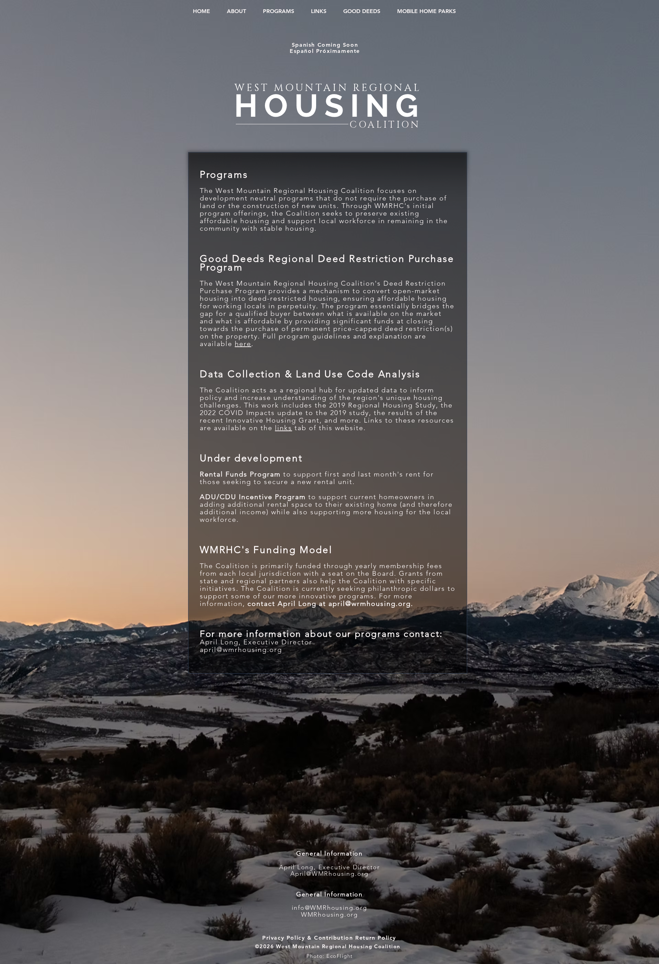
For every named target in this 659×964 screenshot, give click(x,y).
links (283, 428)
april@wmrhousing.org (241, 649)
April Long (219, 642)
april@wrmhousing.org (369, 603)
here (243, 344)
